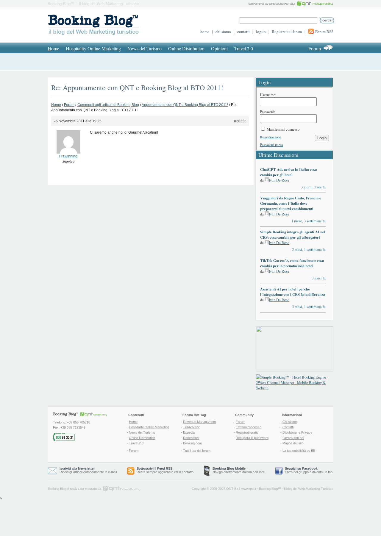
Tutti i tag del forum (196, 450)
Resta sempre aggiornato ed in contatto (165, 470)
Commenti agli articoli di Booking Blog (108, 105)
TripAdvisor (191, 427)
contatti (243, 31)
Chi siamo (289, 422)
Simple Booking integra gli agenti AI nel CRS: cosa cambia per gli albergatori (292, 234)
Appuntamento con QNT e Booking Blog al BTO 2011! (185, 105)
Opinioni (219, 48)
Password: (267, 111)
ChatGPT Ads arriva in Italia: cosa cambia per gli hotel (288, 172)
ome (53, 48)
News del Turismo (144, 48)
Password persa (271, 144)
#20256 (240, 121)
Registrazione (270, 137)
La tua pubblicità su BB (298, 450)
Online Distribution (186, 48)
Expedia (189, 432)
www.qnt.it (248, 488)
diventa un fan (322, 472)
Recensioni (191, 438)
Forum (314, 48)
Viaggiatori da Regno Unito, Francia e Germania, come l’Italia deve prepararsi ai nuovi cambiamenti (290, 203)
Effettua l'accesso (248, 427)
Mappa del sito (292, 443)
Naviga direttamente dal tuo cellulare (239, 470)
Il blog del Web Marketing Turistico (308, 488)
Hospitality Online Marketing (93, 48)
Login (322, 138)
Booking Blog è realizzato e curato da (74, 488)
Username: (268, 94)
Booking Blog (268, 488)
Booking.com (192, 443)
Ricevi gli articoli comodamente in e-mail (88, 470)
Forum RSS (324, 31)
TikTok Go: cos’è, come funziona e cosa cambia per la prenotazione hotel (292, 263)
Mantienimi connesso (283, 129)
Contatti (287, 427)
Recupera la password (252, 438)
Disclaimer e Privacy (297, 432)
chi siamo (223, 31)
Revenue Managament (199, 422)
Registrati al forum (287, 31)
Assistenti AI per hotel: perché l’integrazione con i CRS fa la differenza (292, 291)
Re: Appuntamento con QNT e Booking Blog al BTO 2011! (137, 87)
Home (56, 105)
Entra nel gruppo (297, 472)
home (204, 31)
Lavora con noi (293, 438)
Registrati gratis (247, 432)
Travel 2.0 (243, 48)
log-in (261, 31)
